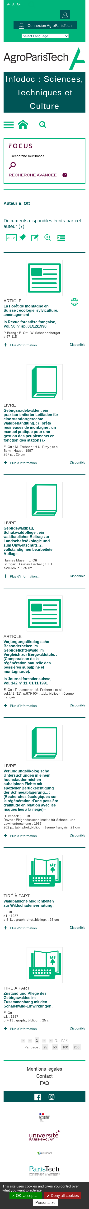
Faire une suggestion (35, 238)
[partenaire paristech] (44, 1171)
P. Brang (10, 333)
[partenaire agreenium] (44, 1153)
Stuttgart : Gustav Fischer (23, 564)
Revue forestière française (31, 322)
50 (55, 1047)
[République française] (44, 1118)
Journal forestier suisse (29, 679)
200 (77, 1047)
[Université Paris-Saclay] (44, 1135)
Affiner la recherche (48, 238)
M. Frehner (24, 447)
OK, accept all (27, 1196)
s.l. (6, 916)
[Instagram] (51, 1096)
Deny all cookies (64, 1196)
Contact (44, 1075)
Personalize (45, 1202)
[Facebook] (37, 1096)
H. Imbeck (12, 816)
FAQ (44, 1083)
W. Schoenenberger (45, 333)
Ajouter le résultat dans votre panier (22, 238)
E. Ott (23, 333)
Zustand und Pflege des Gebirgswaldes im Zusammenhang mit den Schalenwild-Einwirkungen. (28, 999)
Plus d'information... (25, 345)
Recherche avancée (33, 175)
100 (65, 1047)
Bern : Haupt (13, 450)
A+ (19, 4)
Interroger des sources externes (61, 238)
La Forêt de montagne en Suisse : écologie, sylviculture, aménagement (31, 310)
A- (8, 4)
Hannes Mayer (15, 560)
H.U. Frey (42, 447)
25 (45, 1047)
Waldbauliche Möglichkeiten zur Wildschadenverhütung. (29, 903)
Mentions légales (44, 1068)
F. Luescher (24, 690)
